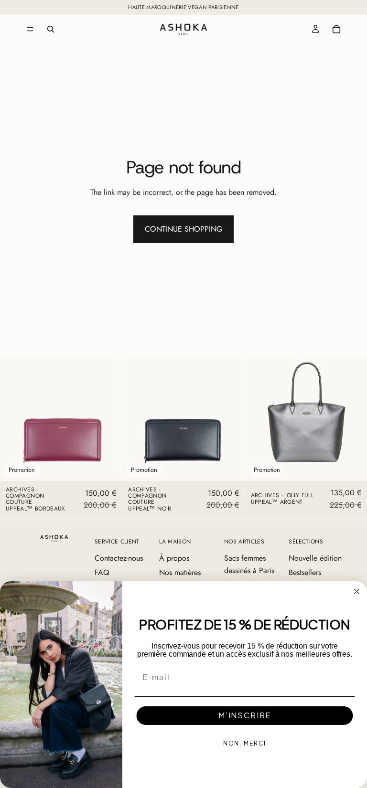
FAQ (102, 572)
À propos (174, 558)
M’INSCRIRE (244, 716)
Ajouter (115, 465)
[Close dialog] (357, 591)
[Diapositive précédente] (14, 419)
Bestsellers (305, 572)
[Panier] (336, 29)
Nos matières (180, 572)
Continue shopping (183, 229)
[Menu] (30, 29)
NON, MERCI (245, 743)
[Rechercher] (50, 29)
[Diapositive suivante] (107, 419)
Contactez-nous (119, 558)
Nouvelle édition (315, 558)
